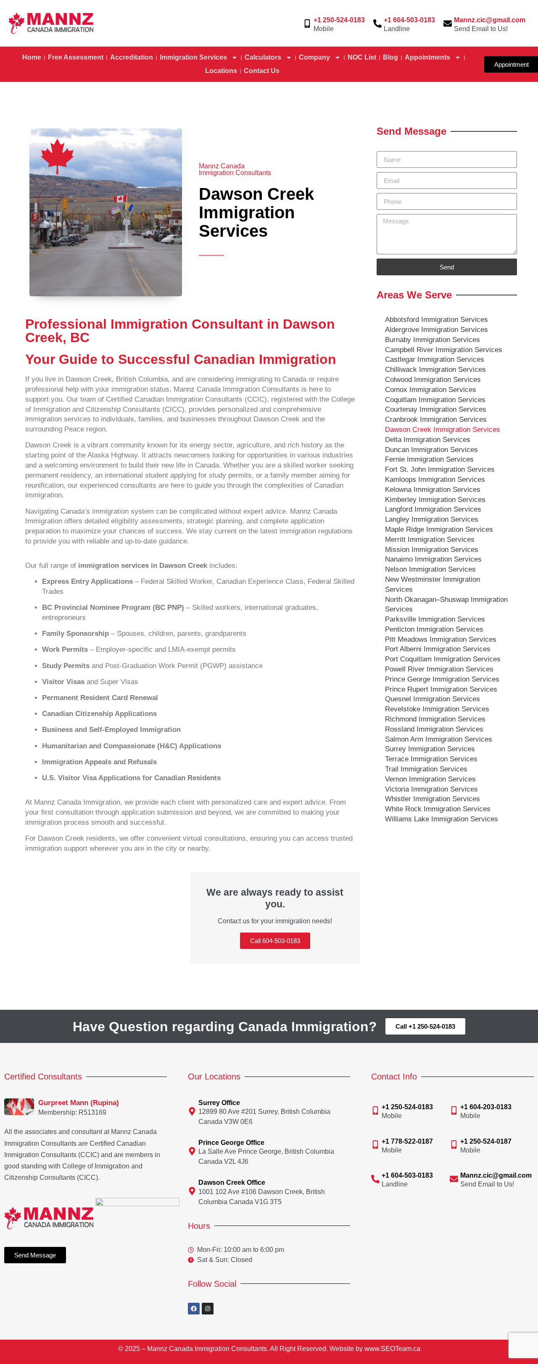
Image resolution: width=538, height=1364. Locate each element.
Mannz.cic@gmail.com (489, 20)
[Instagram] (208, 1308)
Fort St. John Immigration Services (440, 469)
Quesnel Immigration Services (432, 699)
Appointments (427, 57)
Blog (390, 57)
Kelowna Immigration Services (432, 490)
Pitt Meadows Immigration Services (440, 639)
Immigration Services (193, 57)
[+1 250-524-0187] (454, 1144)
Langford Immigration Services (433, 509)
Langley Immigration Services (431, 519)
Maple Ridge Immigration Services (439, 529)
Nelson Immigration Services (430, 569)
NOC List (362, 57)
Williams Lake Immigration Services (441, 819)
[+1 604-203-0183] (454, 1110)
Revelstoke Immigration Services (437, 709)
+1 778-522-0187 (407, 1141)
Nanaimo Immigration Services (433, 559)
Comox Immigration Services (430, 390)
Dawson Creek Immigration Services (442, 430)
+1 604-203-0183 (486, 1107)
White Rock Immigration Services (438, 809)
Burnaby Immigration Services (432, 340)
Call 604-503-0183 (275, 940)
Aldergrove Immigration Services (436, 330)
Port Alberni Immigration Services (438, 649)
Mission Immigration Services (431, 550)
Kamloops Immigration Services (435, 479)
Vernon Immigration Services (430, 779)
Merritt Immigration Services (430, 540)
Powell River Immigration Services (439, 669)
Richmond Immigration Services (435, 719)
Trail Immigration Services (426, 769)
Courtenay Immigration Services (435, 409)
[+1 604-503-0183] (377, 23)
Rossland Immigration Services (434, 729)
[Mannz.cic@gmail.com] (447, 23)
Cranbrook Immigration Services (436, 419)
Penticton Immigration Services (434, 629)
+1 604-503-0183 (409, 20)
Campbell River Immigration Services (443, 350)
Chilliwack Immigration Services (435, 370)
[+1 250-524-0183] (307, 23)
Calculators (263, 57)
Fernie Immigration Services (429, 459)
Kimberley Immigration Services (435, 500)
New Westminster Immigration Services (432, 584)
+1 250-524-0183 (339, 20)
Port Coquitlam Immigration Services (443, 659)
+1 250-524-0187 (486, 1141)
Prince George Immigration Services (442, 679)
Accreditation (131, 57)
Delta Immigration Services (427, 440)
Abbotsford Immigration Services (436, 320)
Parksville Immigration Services (435, 619)
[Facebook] (194, 1308)
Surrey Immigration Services (430, 749)
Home (31, 57)
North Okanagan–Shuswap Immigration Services (446, 605)
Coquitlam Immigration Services (435, 400)
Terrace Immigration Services (431, 759)
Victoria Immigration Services (431, 789)
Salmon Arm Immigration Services (438, 739)
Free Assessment (75, 57)
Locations (221, 70)
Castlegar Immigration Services (434, 359)
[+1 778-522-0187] (375, 1144)
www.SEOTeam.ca (392, 1348)
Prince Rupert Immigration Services (441, 689)
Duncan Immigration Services (431, 450)
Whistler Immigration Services (432, 799)
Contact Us (262, 70)
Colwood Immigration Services (433, 380)
